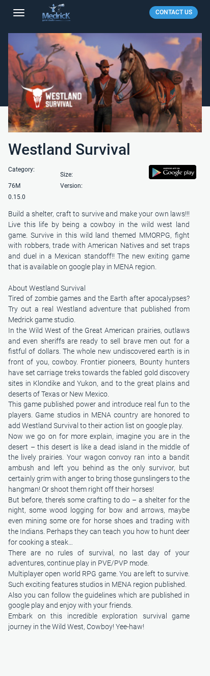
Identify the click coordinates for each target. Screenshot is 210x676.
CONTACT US (173, 12)
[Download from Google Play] (172, 176)
